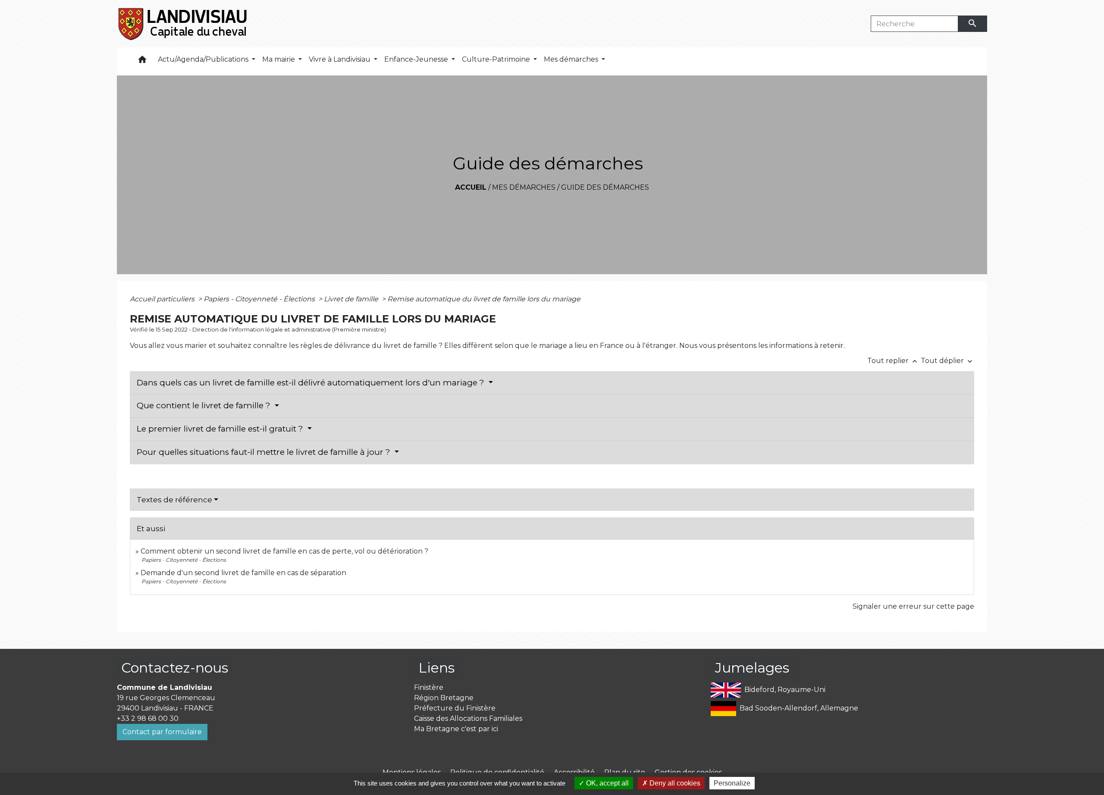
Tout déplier (947, 361)
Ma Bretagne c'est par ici (456, 729)
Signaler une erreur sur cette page (913, 606)
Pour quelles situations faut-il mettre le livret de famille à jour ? (264, 452)
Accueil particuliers (163, 299)
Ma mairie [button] (279, 59)
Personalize (732, 783)
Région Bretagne (444, 698)
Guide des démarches (605, 187)
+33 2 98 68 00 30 (148, 718)
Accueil (470, 187)
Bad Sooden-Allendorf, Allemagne (799, 708)
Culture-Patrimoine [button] (497, 59)
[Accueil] (183, 23)
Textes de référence (174, 499)
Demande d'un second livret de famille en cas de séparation (243, 573)
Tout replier (893, 361)
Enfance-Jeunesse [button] (417, 59)
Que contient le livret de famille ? (205, 405)
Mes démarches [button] (572, 59)
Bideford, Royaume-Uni (784, 689)
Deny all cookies (674, 783)
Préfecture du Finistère (455, 708)
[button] (142, 61)
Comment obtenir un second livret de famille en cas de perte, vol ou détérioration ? (284, 551)
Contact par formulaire (162, 732)
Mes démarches (523, 187)
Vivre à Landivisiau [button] (340, 59)
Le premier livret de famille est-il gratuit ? (221, 429)
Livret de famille (352, 299)
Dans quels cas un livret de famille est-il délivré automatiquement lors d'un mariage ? (311, 383)
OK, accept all (606, 783)
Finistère (428, 687)
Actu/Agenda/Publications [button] (204, 59)
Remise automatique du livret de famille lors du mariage (483, 299)
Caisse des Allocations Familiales (468, 718)
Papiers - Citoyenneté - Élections (260, 299)
